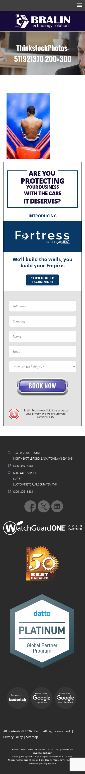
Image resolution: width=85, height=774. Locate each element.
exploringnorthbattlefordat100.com (54, 756)
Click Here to (42, 280)
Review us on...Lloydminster (41, 698)
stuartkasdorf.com (42, 753)
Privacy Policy (13, 737)
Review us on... (17, 695)
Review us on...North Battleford (65, 698)
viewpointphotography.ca (42, 763)
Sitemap (32, 737)
